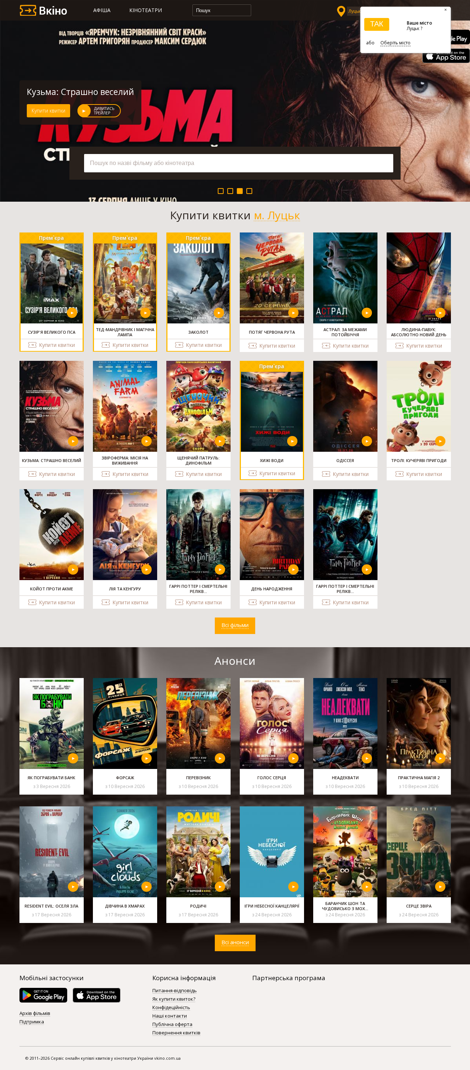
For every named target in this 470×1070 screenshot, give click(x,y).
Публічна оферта (172, 1024)
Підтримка (31, 1022)
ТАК (376, 24)
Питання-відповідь (174, 991)
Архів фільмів (34, 1013)
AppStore (446, 55)
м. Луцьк (277, 215)
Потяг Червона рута (68, 92)
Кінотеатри (145, 10)
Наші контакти (169, 1016)
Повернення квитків (176, 1033)
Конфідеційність (171, 1008)
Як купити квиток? (173, 999)
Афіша (102, 10)
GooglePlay (43, 995)
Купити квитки (48, 110)
